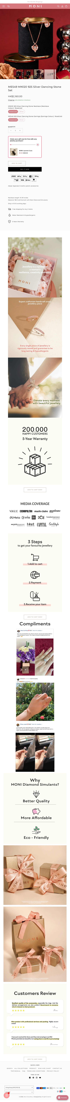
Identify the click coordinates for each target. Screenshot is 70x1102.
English (8, 1092)
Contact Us (57, 1068)
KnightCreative (46, 1096)
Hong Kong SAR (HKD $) (13, 1087)
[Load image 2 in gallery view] (29, 74)
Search (10, 1068)
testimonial (16, 1071)
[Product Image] (35, 44)
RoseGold (13, 111)
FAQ (23, 1071)
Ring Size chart (44, 1068)
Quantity (11, 126)
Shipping (11, 100)
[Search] (58, 6)
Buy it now (25, 169)
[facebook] (30, 1078)
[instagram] (36, 1078)
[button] (3, 6)
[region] (35, 1)
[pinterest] (33, 1078)
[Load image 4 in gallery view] (49, 74)
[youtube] (40, 1078)
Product (32, 1068)
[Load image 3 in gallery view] (39, 74)
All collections (21, 1068)
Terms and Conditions (36, 1071)
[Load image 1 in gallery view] (18, 74)
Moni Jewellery (28, 1096)
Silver (22, 111)
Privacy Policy (53, 1071)
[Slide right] (51, 75)
